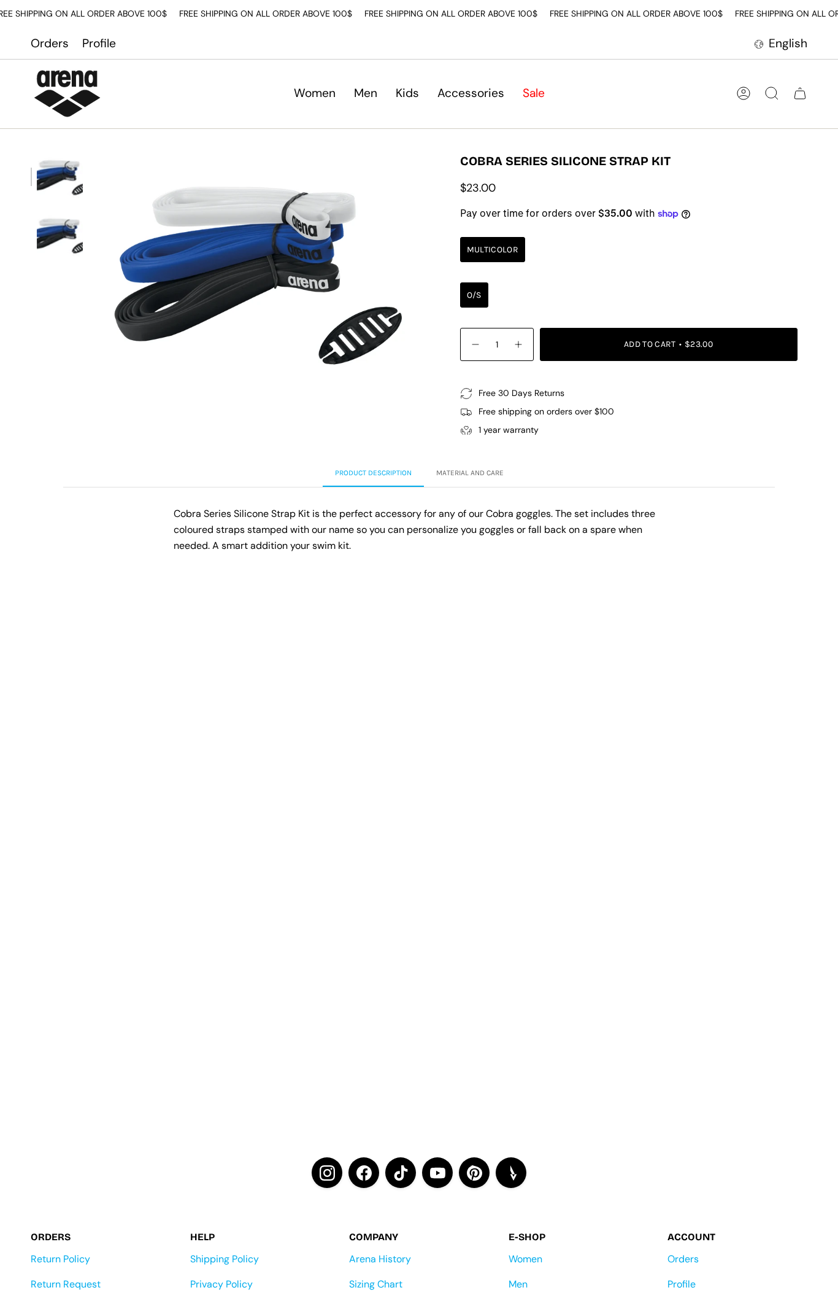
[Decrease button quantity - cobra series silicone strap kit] (475, 344)
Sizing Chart (375, 1284)
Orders (50, 43)
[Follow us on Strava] (511, 1172)
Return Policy (60, 1258)
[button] (315, 93)
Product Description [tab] (373, 472)
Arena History (380, 1258)
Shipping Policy (224, 1258)
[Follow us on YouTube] (437, 1172)
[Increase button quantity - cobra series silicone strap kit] (519, 344)
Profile (99, 43)
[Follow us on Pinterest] (474, 1172)
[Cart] (800, 93)
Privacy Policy (221, 1284)
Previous (95, 270)
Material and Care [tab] (470, 472)
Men (518, 1284)
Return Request (66, 1284)
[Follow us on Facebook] (363, 1172)
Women (525, 1258)
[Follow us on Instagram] (327, 1172)
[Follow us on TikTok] (400, 1172)
